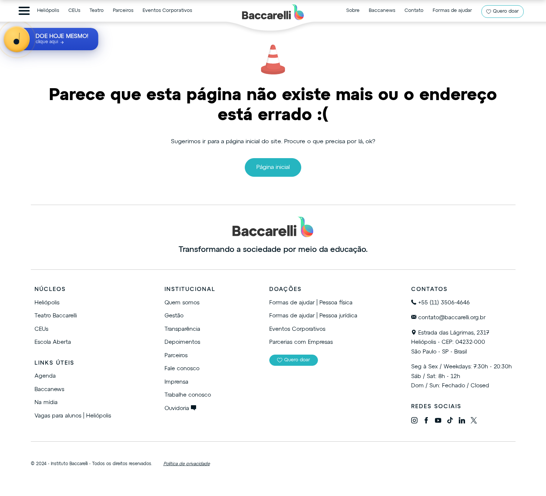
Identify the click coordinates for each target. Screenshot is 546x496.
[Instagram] (414, 421)
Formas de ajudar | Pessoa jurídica (313, 316)
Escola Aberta (53, 342)
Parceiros (123, 10)
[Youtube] (438, 421)
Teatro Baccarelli (56, 316)
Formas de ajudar (452, 10)
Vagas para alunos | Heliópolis (73, 416)
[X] (474, 421)
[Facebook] (426, 421)
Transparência (182, 329)
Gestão (174, 316)
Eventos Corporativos (167, 10)
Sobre (353, 10)
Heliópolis (48, 10)
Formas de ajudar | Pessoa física (310, 302)
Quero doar (506, 11)
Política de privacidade (186, 464)
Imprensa (176, 382)
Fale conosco (182, 368)
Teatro (97, 10)
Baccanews (382, 10)
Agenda (45, 376)
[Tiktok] (450, 421)
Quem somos (182, 302)
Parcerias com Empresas (301, 342)
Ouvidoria (178, 408)
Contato (413, 10)
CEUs (74, 10)
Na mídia (46, 402)
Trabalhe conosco (188, 395)
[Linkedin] (462, 421)
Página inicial (273, 167)
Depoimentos (182, 342)
